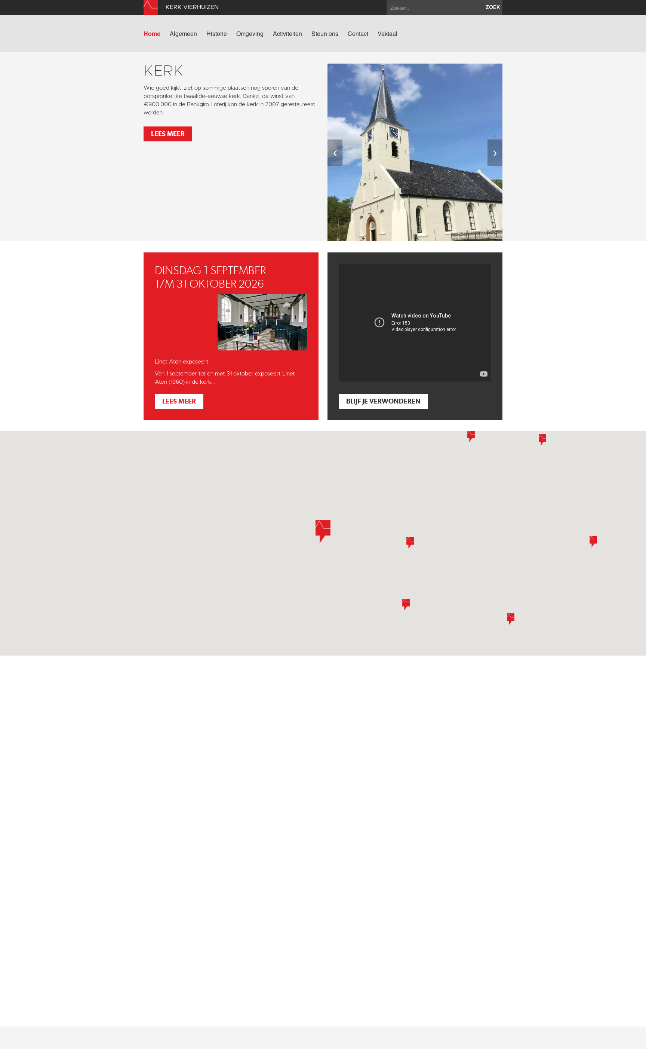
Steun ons (324, 33)
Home (152, 33)
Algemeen (183, 33)
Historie (216, 33)
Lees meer (168, 134)
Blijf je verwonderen (383, 401)
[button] (471, 436)
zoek (493, 7)
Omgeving (250, 33)
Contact (358, 33)
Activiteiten (287, 33)
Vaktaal (387, 33)
